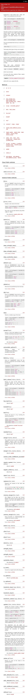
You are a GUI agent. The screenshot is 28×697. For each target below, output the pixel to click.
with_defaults (9, 156)
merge (13, 124)
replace (7, 133)
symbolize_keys (9, 140)
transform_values (10, 146)
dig (10, 102)
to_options (13, 143)
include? (8, 116)
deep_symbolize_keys (11, 101)
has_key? (8, 113)
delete (7, 102)
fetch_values (12, 109)
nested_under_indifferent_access (13, 127)
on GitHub (13, 168)
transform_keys (9, 144)
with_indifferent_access (11, 157)
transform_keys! (18, 144)
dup (13, 102)
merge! (17, 124)
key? (7, 120)
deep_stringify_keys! (10, 100)
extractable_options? (15, 106)
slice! (14, 137)
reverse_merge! (9, 134)
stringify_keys (9, 139)
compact (8, 95)
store (18, 137)
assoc (7, 91)
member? (8, 124)
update (7, 149)
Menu (26, 1)
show (9, 168)
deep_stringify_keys (10, 99)
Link (23, 165)
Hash (2, 8)
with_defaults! (16, 156)
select (7, 137)
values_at (8, 152)
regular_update (9, 132)
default (18, 101)
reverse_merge (14, 133)
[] (6, 88)
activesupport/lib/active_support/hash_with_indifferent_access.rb (13, 10)
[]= (10, 88)
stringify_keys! (17, 139)
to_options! (19, 143)
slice (11, 137)
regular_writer (17, 132)
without (19, 157)
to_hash (8, 143)
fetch (7, 109)
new (7, 129)
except (7, 106)
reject (22, 132)
